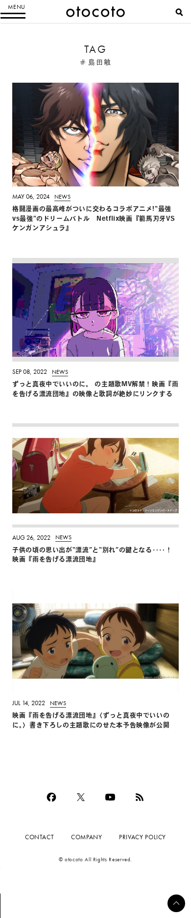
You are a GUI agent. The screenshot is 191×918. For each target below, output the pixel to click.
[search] (179, 12)
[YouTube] (110, 797)
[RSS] (139, 797)
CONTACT (39, 837)
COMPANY (86, 837)
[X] (81, 797)
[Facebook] (51, 797)
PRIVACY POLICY (142, 837)
